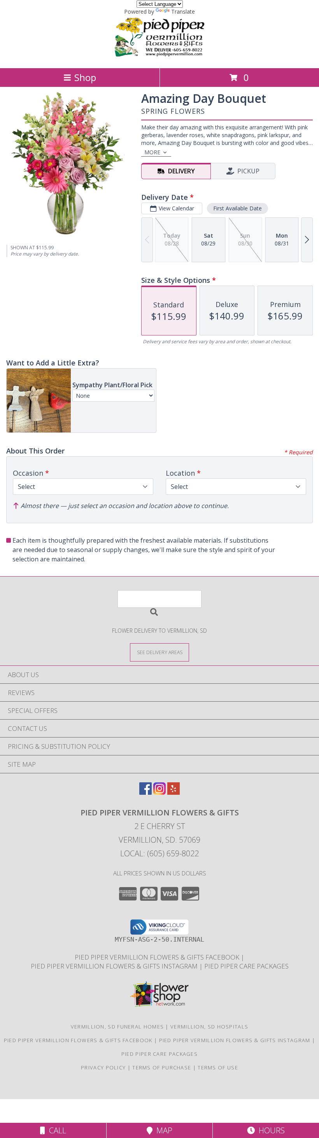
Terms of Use (218, 1067)
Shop (85, 77)
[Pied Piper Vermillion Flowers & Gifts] (159, 56)
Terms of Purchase (161, 1067)
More (152, 152)
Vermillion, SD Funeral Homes (117, 1026)
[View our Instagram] (159, 792)
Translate (183, 11)
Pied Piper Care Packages (246, 966)
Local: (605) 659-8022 (159, 853)
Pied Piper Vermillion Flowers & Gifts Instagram (115, 966)
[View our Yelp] (173, 792)
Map (162, 1130)
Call (55, 1130)
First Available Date (237, 208)
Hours (270, 1130)
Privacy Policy (103, 1067)
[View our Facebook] (145, 792)
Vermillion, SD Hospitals (209, 1026)
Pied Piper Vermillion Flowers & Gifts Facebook (158, 957)
